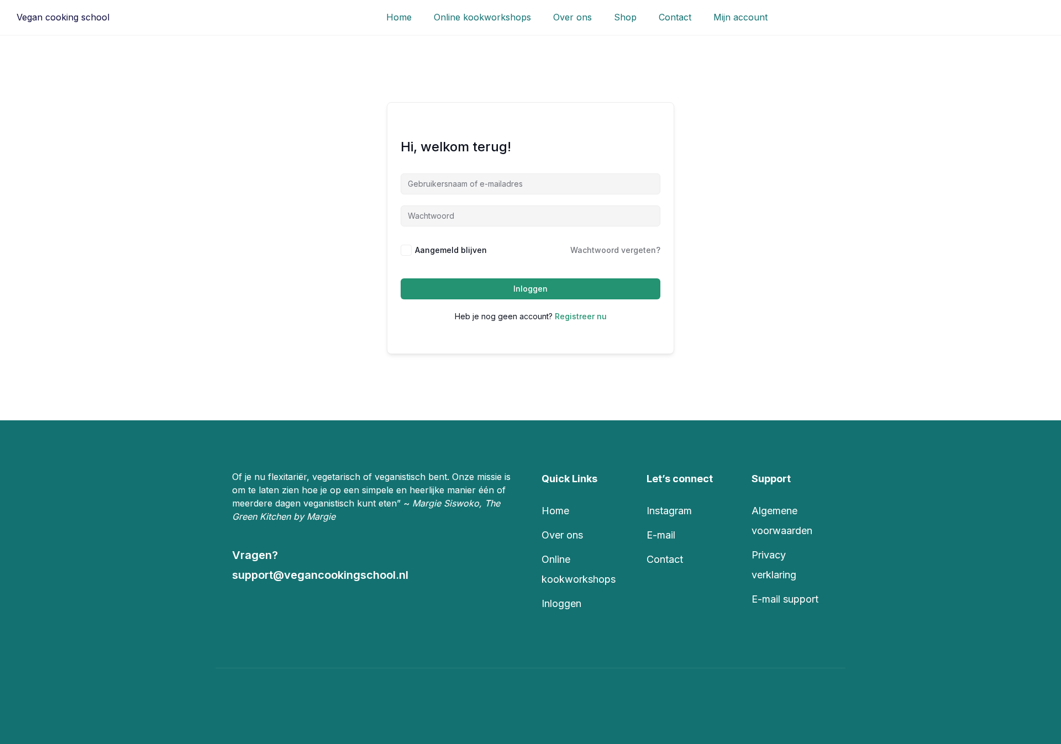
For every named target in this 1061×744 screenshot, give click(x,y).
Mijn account (740, 17)
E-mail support (785, 599)
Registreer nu (581, 316)
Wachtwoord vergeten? (615, 250)
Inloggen (530, 288)
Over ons (572, 17)
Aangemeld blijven (451, 250)
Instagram (669, 510)
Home (399, 17)
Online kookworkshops (482, 17)
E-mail (661, 535)
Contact (675, 17)
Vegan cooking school (63, 17)
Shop (625, 17)
